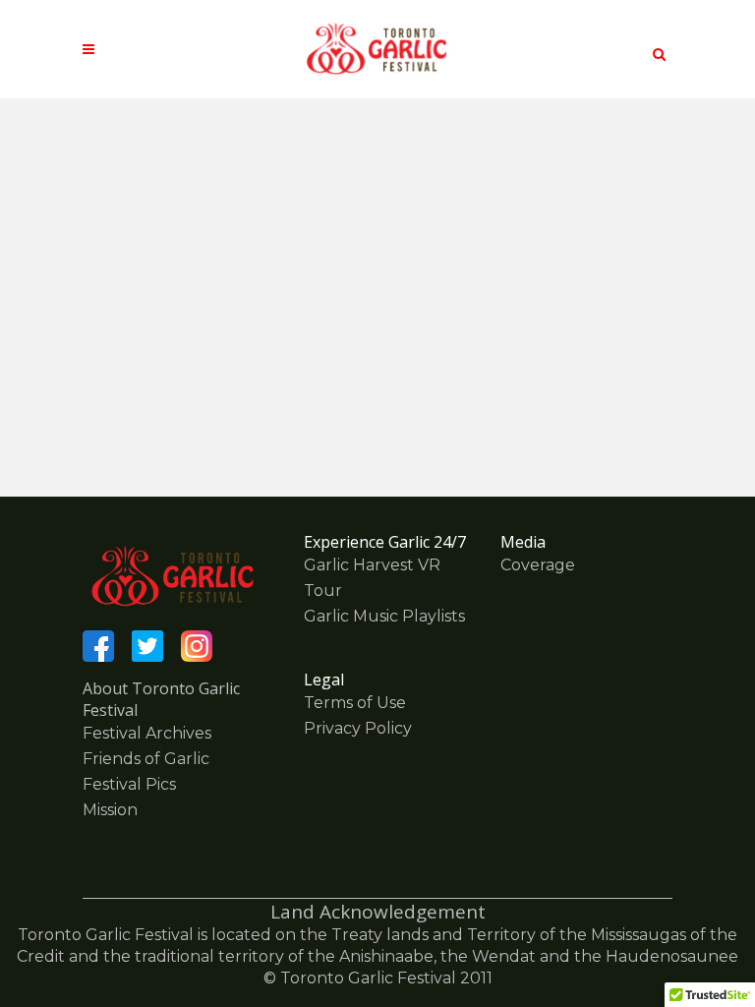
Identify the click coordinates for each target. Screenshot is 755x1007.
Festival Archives (147, 733)
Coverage (537, 565)
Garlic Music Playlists (384, 616)
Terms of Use (355, 702)
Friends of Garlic (146, 758)
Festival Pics (129, 784)
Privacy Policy (358, 728)
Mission (110, 809)
